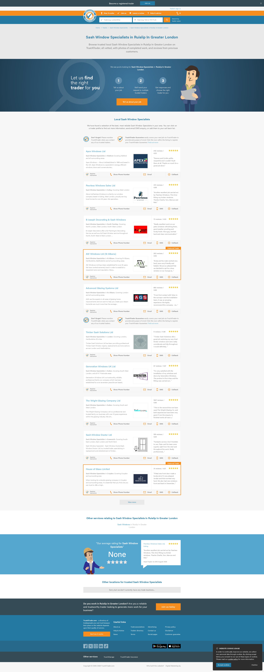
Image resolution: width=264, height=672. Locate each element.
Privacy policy (170, 627)
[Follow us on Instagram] (96, 646)
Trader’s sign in (175, 8)
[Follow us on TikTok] (106, 646)
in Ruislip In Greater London (132, 525)
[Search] (167, 19)
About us (116, 627)
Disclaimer (169, 630)
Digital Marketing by (173, 666)
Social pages (152, 634)
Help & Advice (118, 630)
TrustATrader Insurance (129, 657)
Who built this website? (155, 666)
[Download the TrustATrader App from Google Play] (159, 646)
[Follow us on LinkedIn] (101, 646)
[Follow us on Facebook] (85, 646)
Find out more (153, 142)
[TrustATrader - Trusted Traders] (89, 12)
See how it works (96, 634)
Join (147, 3)
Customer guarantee (172, 634)
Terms (133, 634)
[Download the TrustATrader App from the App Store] (174, 646)
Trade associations (138, 627)
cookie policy (233, 659)
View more (132, 502)
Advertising (152, 627)
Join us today (168, 606)
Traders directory (137, 630)
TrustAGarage (109, 657)
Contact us (152, 630)
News (115, 634)
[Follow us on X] (90, 646)
